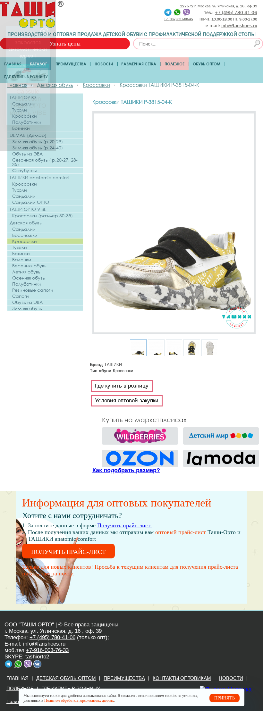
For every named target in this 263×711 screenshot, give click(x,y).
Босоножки (25, 235)
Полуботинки (26, 122)
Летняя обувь (26, 272)
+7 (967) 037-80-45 (178, 18)
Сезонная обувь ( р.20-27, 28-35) (45, 162)
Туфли (19, 110)
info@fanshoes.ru (239, 25)
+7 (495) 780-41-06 (52, 637)
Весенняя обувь (29, 265)
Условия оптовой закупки (126, 400)
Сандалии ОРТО (30, 202)
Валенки (21, 259)
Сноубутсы (24, 170)
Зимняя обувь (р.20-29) (37, 141)
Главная (12, 63)
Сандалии (24, 104)
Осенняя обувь (28, 278)
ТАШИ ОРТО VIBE (28, 209)
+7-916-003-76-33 (47, 650)
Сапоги (20, 296)
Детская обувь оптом (66, 678)
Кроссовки (24, 116)
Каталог (38, 63)
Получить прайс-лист (68, 551)
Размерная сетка (138, 63)
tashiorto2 (37, 657)
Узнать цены (65, 43)
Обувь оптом (206, 63)
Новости (104, 63)
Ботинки (21, 128)
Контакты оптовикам (182, 678)
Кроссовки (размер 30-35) (42, 215)
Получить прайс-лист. (124, 525)
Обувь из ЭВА (27, 154)
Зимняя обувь (27, 308)
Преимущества (70, 63)
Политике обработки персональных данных (79, 700)
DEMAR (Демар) (28, 135)
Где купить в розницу (26, 76)
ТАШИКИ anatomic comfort (40, 177)
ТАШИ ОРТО (23, 97)
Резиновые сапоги (32, 290)
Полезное (174, 63)
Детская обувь (26, 223)
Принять (224, 698)
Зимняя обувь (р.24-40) (37, 148)
